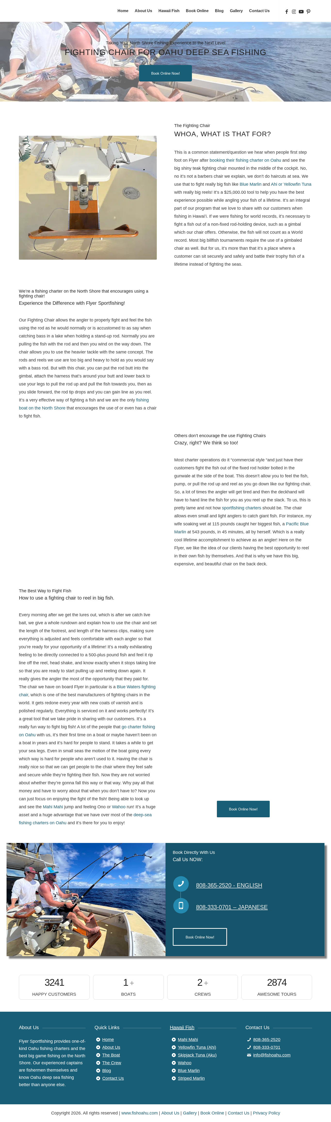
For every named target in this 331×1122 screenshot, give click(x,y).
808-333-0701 (266, 1047)
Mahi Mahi (53, 806)
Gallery (190, 1112)
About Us (111, 1047)
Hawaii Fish (182, 1027)
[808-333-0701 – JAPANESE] (181, 906)
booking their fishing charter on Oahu (245, 160)
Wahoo (119, 806)
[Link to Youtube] (301, 10)
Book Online (212, 1112)
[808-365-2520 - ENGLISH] (181, 884)
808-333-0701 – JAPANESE (232, 907)
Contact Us (113, 1078)
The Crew (111, 1062)
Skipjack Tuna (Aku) (197, 1055)
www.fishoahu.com (139, 1112)
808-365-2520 (266, 1039)
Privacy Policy (266, 1112)
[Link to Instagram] (294, 10)
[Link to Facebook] (286, 10)
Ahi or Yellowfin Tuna (291, 184)
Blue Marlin (250, 184)
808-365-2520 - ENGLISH (229, 885)
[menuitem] (123, 11)
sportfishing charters (241, 507)
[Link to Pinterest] (308, 10)
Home (108, 1039)
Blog (106, 1070)
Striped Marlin (191, 1078)
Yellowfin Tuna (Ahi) (197, 1047)
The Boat (111, 1055)
